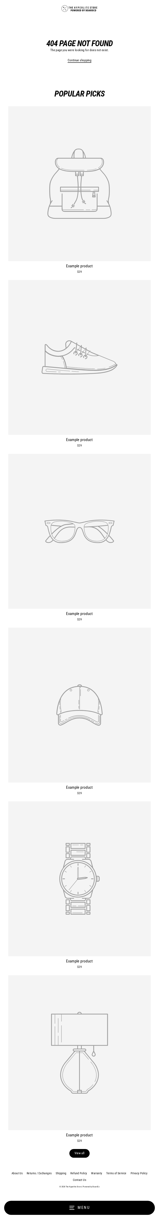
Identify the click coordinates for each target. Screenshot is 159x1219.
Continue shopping (80, 60)
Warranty (96, 1173)
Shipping (61, 1173)
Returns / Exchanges (39, 1173)
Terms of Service (116, 1173)
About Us (17, 1173)
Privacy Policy (139, 1173)
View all (79, 1153)
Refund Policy (78, 1173)
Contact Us (79, 1180)
